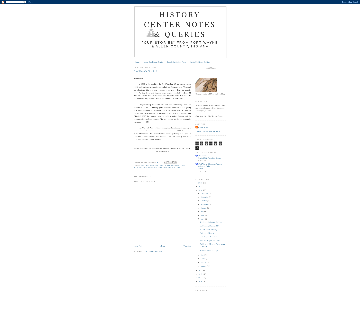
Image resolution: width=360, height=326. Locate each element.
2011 (200, 277)
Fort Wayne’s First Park (208, 236)
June (203, 215)
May (203, 219)
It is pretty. (202, 155)
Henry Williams (166, 165)
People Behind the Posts (176, 62)
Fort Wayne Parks (149, 165)
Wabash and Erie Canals (169, 167)
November (205, 197)
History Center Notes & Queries (180, 24)
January (204, 266)
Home (137, 62)
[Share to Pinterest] (176, 162)
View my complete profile (207, 131)
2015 (200, 186)
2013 (200, 270)
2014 (200, 190)
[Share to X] (170, 162)
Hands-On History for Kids (200, 62)
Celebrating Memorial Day (210, 225)
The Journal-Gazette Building (211, 222)
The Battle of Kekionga (209, 250)
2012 (200, 274)
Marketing (203, 127)
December (205, 193)
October (204, 200)
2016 (200, 183)
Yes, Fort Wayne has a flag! (210, 240)
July (202, 211)
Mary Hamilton (150, 167)
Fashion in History (207, 233)
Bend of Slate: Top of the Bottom (209, 158)
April (203, 255)
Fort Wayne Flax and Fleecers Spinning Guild (210, 164)
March (203, 258)
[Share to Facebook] (173, 162)
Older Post (187, 246)
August (204, 208)
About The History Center (153, 62)
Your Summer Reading (208, 229)
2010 (200, 281)
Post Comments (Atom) (153, 251)
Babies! (200, 168)
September (205, 204)
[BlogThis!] (167, 162)
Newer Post (138, 246)
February (204, 262)
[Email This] (165, 162)
